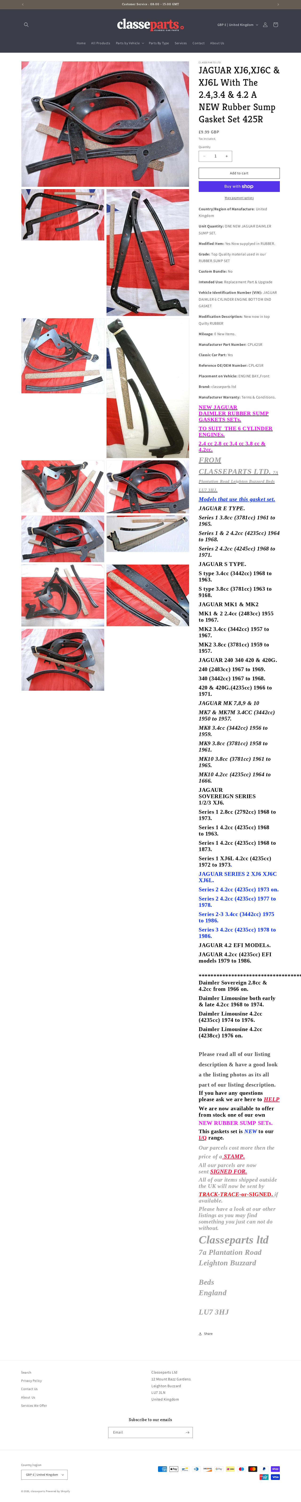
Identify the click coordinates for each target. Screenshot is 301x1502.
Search (26, 1372)
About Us (28, 1397)
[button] (26, 25)
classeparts (38, 1491)
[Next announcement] (278, 4)
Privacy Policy (31, 1380)
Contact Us (29, 1389)
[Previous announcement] (23, 4)
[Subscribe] (187, 1432)
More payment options (239, 197)
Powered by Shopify (58, 1491)
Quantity (204, 147)
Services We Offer (34, 1405)
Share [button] (208, 1333)
